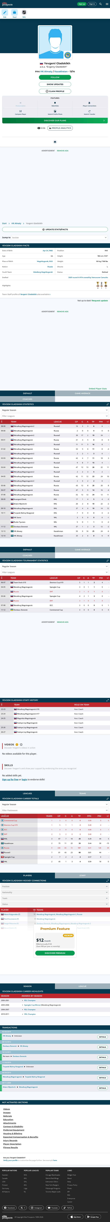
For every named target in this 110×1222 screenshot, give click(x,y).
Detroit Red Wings (52, 1178)
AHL (25, 1185)
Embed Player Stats (98, 388)
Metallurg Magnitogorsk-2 (24, 426)
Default (27, 393)
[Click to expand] (107, 700)
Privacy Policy (72, 1185)
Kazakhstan (61, 71)
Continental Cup (56, 610)
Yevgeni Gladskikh (28, 294)
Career (69, 1202)
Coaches (27, 399)
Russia (50, 267)
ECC (51, 605)
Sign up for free (10, 779)
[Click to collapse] (107, 404)
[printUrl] (55, 142)
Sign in (92, 4)
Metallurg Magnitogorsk (43, 272)
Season (27, 986)
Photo (69, 1188)
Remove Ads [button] (62, 151)
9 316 (43, 128)
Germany (5, 1188)
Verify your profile (10, 1160)
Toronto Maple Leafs (53, 1192)
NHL (25, 1175)
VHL (55, 517)
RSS (68, 1195)
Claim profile (56, 91)
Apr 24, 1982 (48, 251)
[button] (55, 77)
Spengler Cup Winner (32, 1005)
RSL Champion (30, 1000)
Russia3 (57, 426)
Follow (55, 77)
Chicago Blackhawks (53, 1175)
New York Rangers (52, 1185)
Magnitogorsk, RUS (45, 261)
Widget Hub (71, 1175)
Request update (100, 300)
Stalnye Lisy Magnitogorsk (27, 723)
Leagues (27, 793)
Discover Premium (55, 953)
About (69, 1178)
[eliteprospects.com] (7, 4)
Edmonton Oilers (52, 1182)
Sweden (5, 1175)
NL (25, 1192)
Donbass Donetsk (21, 526)
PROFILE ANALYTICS (61, 128)
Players (27, 875)
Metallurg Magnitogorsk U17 (28, 714)
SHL (25, 1182)
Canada (4, 1178)
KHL (55, 499)
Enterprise (71, 1198)
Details (102, 1037)
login (24, 779)
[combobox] (12, 237)
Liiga (25, 1188)
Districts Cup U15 (56, 582)
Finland (4, 1185)
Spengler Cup (55, 587)
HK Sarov (17, 517)
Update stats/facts (57, 229)
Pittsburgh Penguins (53, 1188)
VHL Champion (30, 1014)
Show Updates (55, 84)
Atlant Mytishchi (20, 504)
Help (69, 1182)
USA (3, 1182)
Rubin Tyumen (19, 522)
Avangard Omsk (20, 499)
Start (4, 223)
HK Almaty (46, 71)
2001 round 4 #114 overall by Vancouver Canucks (88, 277)
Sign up (82, 4)
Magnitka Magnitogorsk (26, 718)
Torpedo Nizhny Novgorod (24, 513)
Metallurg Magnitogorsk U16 (28, 709)
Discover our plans (55, 120)
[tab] (27, 393)
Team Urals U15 (20, 582)
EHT (51, 591)
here (55, 1160)
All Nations (6, 1192)
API (68, 1192)
